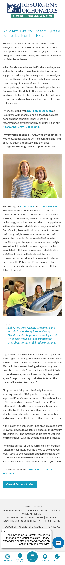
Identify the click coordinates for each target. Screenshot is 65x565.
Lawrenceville (48, 206)
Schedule (7, 560)
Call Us (57, 560)
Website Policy (32, 506)
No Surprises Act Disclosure (25, 517)
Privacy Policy (50, 510)
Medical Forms (31, 514)
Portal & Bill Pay (20, 560)
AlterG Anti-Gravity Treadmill (21, 126)
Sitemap (51, 517)
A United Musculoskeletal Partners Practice (32, 521)
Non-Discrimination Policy (20, 510)
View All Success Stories (20, 484)
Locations (45, 560)
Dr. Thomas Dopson (39, 110)
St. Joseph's (27, 206)
